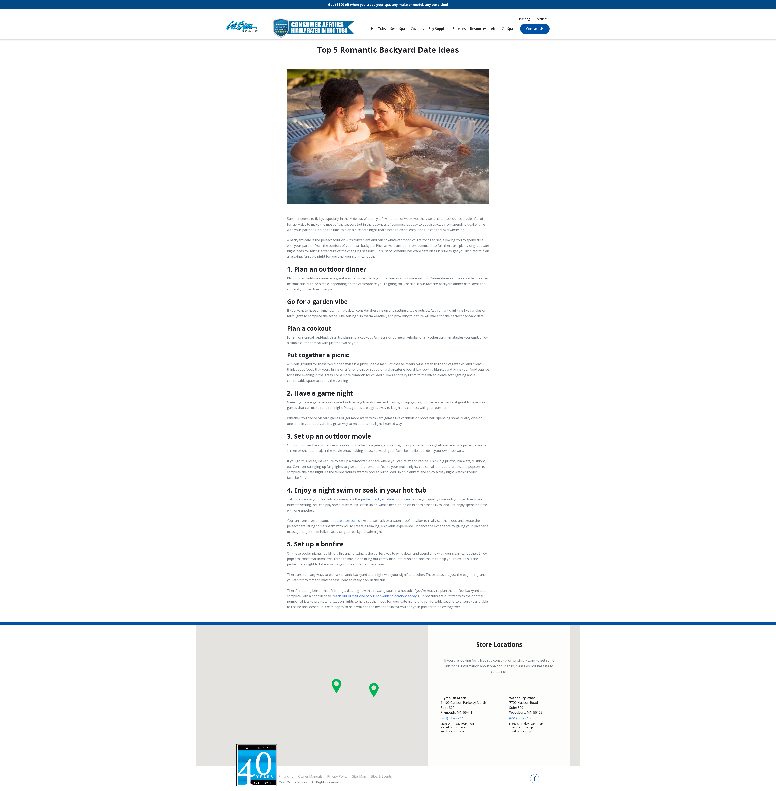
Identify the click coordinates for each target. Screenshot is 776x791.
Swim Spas (398, 28)
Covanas (417, 28)
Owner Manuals (310, 776)
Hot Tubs (378, 28)
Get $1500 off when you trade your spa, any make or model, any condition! (388, 4)
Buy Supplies (438, 28)
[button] (336, 686)
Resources (478, 28)
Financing (524, 19)
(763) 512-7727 (452, 718)
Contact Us (535, 28)
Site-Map (359, 776)
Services (459, 28)
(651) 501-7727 (520, 718)
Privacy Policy (337, 776)
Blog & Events (381, 776)
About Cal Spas (503, 28)
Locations (541, 19)
